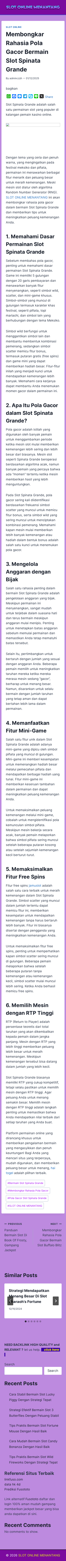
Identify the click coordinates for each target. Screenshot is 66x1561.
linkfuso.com (13, 1479)
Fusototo (31, 1499)
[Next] (56, 1300)
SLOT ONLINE (14, 27)
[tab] (26, 1321)
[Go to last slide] (10, 1300)
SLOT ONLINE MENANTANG (25, 1205)
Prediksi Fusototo (17, 1489)
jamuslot (35, 885)
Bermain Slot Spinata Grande (25, 1183)
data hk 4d (12, 1484)
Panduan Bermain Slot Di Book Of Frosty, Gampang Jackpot (15, 1237)
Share (49, 97)
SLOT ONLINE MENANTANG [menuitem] (27, 197)
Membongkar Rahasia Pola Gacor (28, 1190)
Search (9, 1364)
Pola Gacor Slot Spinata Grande (27, 1198)
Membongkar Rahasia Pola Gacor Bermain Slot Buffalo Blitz (49, 1234)
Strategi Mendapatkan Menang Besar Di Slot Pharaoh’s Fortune (29, 1296)
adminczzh (16, 78)
